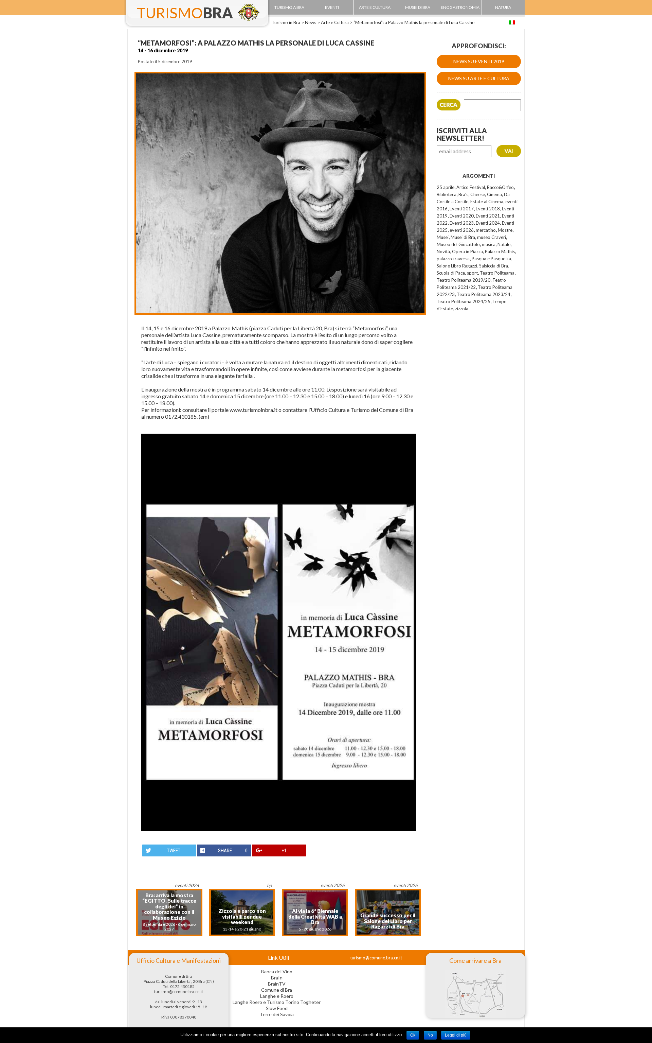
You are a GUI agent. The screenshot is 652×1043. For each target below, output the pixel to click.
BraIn (277, 977)
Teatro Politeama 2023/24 (483, 294)
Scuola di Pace (451, 273)
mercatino (486, 230)
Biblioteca (446, 194)
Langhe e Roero (276, 996)
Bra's (463, 194)
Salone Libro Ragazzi (457, 265)
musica (488, 244)
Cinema (494, 194)
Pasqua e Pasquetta (491, 258)
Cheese (477, 194)
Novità (443, 251)
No (430, 1035)
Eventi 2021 (488, 216)
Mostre (505, 230)
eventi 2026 (462, 230)
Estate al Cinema (486, 201)
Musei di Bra (463, 237)
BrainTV (277, 984)
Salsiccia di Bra (493, 265)
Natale (503, 244)
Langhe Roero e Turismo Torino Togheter (277, 1002)
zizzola (461, 308)
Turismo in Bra (286, 22)
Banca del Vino (276, 971)
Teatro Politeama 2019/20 (463, 280)
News (310, 22)
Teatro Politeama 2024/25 (463, 301)
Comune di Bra (276, 990)
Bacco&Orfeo (500, 187)
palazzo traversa (453, 258)
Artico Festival (470, 187)
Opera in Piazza (467, 251)
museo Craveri (491, 237)
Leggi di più (456, 1035)
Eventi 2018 (488, 208)
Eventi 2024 (488, 223)
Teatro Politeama (497, 273)
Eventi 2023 (462, 223)
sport (472, 273)
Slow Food (277, 1008)
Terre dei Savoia (277, 1014)
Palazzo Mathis (500, 251)
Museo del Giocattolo (458, 244)
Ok (412, 1035)
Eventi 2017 (462, 208)
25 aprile (445, 187)
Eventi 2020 (462, 216)
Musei (443, 237)
